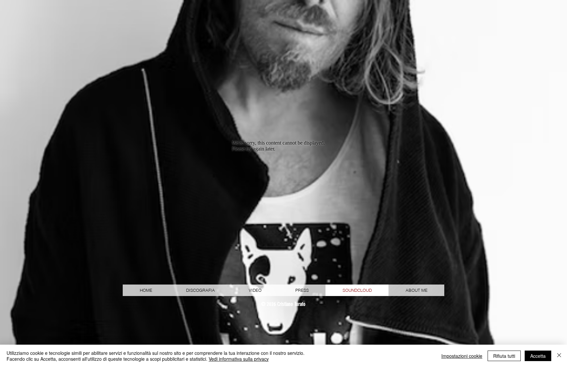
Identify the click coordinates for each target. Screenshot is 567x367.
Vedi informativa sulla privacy (239, 359)
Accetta (538, 356)
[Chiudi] (559, 356)
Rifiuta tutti (504, 356)
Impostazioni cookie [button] (461, 356)
